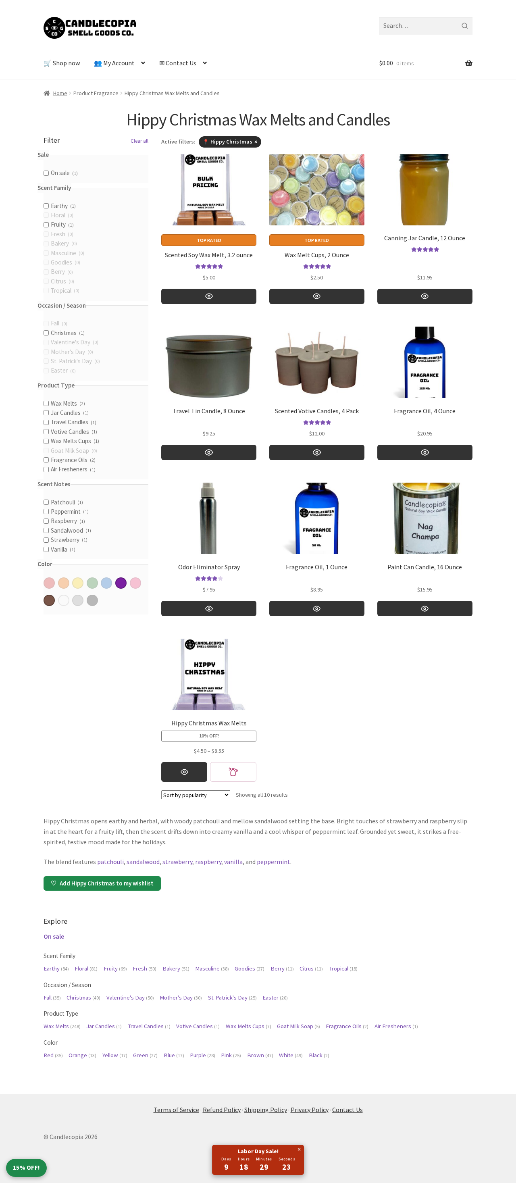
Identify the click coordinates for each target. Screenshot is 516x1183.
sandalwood (143, 862)
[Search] (464, 26)
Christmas (83, 997)
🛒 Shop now (62, 63)
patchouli (110, 862)
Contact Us (347, 1110)
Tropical (343, 968)
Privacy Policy (310, 1110)
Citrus (311, 968)
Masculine (212, 968)
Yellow (114, 1055)
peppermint (273, 862)
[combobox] (425, 26)
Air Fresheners (396, 1026)
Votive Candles (198, 1026)
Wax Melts (62, 1026)
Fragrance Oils (347, 1026)
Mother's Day (181, 997)
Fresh (144, 968)
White (291, 1055)
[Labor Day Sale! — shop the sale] (258, 1160)
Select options (208, 296)
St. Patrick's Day (232, 997)
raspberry (208, 862)
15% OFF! (26, 1167)
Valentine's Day (130, 997)
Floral (86, 968)
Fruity (115, 968)
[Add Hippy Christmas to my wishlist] (233, 772)
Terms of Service (176, 1110)
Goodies (249, 968)
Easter (275, 997)
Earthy (56, 968)
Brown (260, 1055)
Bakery (175, 968)
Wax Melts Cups (248, 1026)
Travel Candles (149, 1026)
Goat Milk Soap (298, 1026)
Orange (82, 1055)
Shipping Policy (265, 1110)
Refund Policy (222, 1110)
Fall (52, 997)
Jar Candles (104, 1026)
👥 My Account (114, 63)
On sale (54, 936)
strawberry (177, 862)
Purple (202, 1055)
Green (145, 1055)
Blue (174, 1055)
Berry (282, 968)
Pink (231, 1055)
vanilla (233, 862)
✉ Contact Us (177, 63)
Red (53, 1055)
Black (319, 1055)
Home (60, 93)
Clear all (139, 140)
